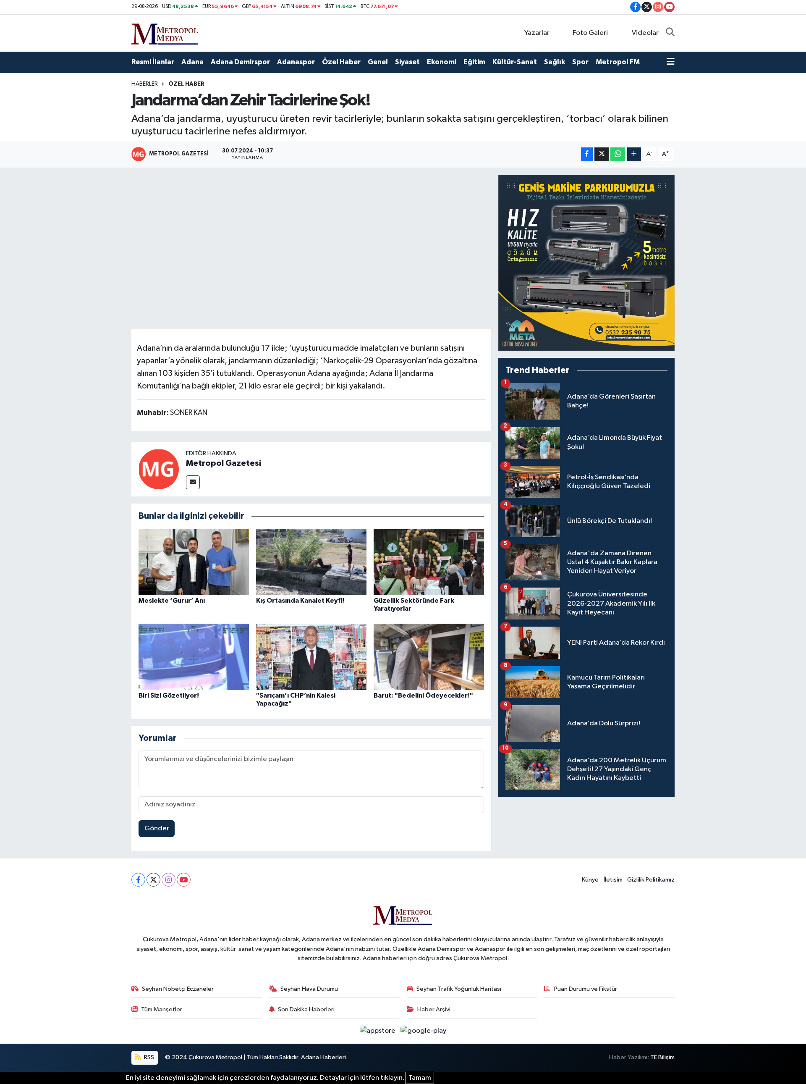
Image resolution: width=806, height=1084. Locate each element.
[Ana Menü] (671, 62)
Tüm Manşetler (161, 1009)
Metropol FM (618, 62)
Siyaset (407, 62)
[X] (153, 880)
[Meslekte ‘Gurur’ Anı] (194, 561)
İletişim (613, 880)
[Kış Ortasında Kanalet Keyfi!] (311, 561)
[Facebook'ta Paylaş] (587, 154)
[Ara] (670, 33)
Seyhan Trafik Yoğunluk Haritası (458, 989)
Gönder (156, 828)
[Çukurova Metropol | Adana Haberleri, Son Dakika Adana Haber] (165, 32)
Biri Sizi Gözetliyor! (169, 695)
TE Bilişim (662, 1057)
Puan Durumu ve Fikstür (585, 989)
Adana (192, 62)
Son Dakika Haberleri (306, 1009)
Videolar (645, 33)
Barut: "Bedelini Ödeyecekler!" (423, 695)
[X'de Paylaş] (601, 154)
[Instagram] (168, 880)
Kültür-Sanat (514, 62)
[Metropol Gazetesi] (159, 468)
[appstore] (378, 1030)
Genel (378, 62)
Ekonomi (441, 62)
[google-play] (423, 1030)
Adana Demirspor (240, 62)
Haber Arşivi (433, 1009)
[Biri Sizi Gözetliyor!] (194, 656)
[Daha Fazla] (634, 154)
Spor (580, 62)
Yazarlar (537, 33)
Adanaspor (296, 62)
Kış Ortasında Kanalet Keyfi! (300, 600)
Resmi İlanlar (152, 62)
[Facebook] (138, 880)
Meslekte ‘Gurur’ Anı (172, 600)
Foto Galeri (590, 33)
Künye (590, 880)
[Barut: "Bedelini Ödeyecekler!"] (429, 656)
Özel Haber (341, 62)
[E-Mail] (193, 482)
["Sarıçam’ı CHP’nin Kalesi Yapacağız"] (311, 656)
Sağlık (554, 62)
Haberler (144, 84)
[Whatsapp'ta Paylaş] (617, 154)
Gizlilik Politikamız (651, 880)
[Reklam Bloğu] (586, 262)
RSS (148, 1057)
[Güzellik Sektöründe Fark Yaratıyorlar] (429, 561)
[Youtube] (184, 880)
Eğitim (474, 62)
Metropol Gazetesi (223, 463)
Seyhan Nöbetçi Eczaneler (178, 989)
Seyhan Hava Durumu (309, 989)
